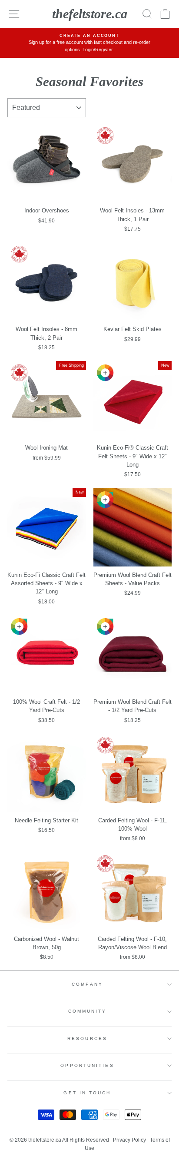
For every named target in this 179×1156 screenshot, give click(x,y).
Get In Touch (87, 1092)
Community (87, 1011)
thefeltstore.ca (89, 14)
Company (87, 984)
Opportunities (87, 1065)
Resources (87, 1038)
